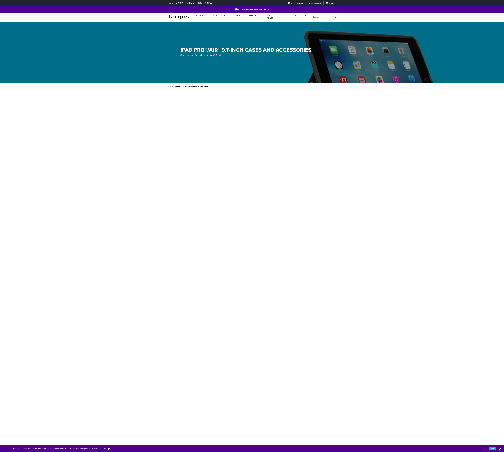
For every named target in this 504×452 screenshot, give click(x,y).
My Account (316, 3)
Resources (253, 16)
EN (292, 3)
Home (170, 86)
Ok (492, 449)
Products (201, 16)
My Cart (332, 3)
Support (300, 3)
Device (237, 16)
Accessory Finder (272, 17)
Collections (219, 16)
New (294, 16)
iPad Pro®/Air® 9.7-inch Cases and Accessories (191, 86)
